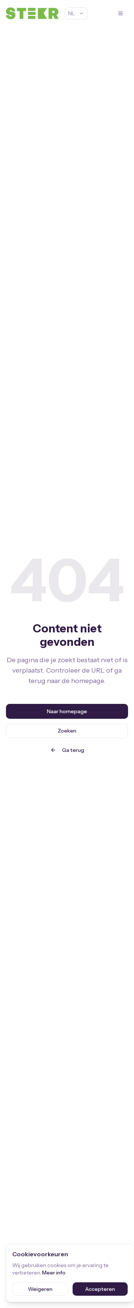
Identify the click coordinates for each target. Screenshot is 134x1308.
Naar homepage (67, 711)
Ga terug (73, 750)
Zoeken (67, 730)
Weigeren (40, 1289)
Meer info (54, 1272)
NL (71, 13)
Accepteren (100, 1289)
